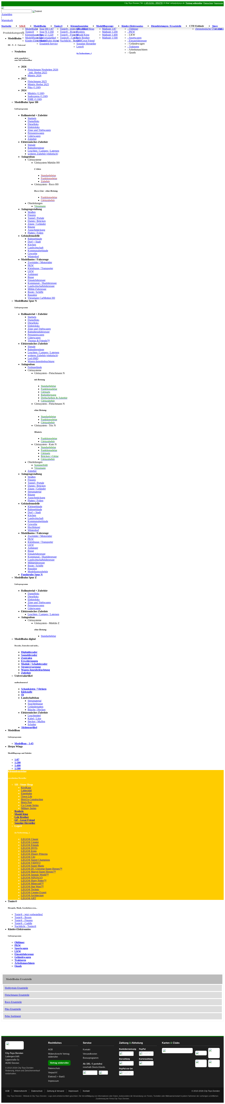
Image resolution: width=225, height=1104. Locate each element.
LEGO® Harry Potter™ (33, 880)
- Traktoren (133, 46)
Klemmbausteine (79, 26)
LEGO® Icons (29, 851)
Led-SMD (33, 358)
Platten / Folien (35, 232)
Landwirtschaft (35, 247)
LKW (31, 271)
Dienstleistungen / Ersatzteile (166, 26)
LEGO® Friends (30, 845)
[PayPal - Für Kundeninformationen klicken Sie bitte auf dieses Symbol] (148, 1053)
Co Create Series (30, 805)
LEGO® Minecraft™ (32, 883)
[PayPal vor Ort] (128, 1073)
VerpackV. (53, 1072)
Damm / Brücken (37, 221)
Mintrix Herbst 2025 (38, 84)
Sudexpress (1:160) (38, 96)
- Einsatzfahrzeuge (137, 40)
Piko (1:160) (34, 87)
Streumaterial (34, 491)
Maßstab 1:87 (109, 28)
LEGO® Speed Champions (35, 859)
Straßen (32, 212)
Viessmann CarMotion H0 (41, 298)
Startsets (32, 118)
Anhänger (33, 274)
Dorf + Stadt (34, 241)
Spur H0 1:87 (47, 28)
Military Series (28, 808)
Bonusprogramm (90, 1058)
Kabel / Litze (34, 718)
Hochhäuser (34, 527)
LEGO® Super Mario (32, 865)
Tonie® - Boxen (68, 31)
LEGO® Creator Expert (33, 892)
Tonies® (29, 31)
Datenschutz (208, 3)
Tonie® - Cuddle (23, 923)
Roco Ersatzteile (13, 1002)
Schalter (32, 724)
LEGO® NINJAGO (32, 877)
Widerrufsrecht (55, 1054)
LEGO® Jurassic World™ (35, 874)
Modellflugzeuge (104, 26)
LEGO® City (28, 856)
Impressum (218, 3)
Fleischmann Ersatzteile (17, 995)
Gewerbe (32, 253)
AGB (50, 1049)
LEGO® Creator (30, 842)
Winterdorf (33, 256)
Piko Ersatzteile (13, 1009)
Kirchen (32, 244)
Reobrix (80, 31)
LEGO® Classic (29, 839)
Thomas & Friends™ (39, 340)
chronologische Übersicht (208, 28)
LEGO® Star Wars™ (32, 886)
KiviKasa (26, 787)
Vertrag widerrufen (194, 3)
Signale (31, 144)
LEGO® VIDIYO (31, 862)
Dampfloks (33, 121)
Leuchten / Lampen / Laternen (43, 150)
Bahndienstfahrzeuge (39, 331)
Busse (31, 277)
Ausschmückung (36, 229)
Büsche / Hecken (36, 709)
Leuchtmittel (34, 715)
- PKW (131, 31)
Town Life (26, 796)
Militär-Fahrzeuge (37, 289)
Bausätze (32, 295)
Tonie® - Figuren (69, 34)
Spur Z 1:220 (46, 34)
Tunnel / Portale (36, 218)
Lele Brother (83, 37)
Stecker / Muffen (36, 721)
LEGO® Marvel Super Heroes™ (38, 871)
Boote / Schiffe (35, 292)
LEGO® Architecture (32, 895)
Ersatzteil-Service (49, 43)
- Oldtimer (132, 28)
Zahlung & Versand (55, 1091)
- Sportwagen (134, 37)
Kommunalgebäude (38, 250)
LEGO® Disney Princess (34, 854)
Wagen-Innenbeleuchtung (41, 361)
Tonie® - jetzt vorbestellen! (28, 914)
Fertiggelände (35, 367)
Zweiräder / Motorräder (40, 262)
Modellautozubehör (38, 571)
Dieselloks (33, 124)
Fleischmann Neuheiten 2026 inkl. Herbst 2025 (43, 71)
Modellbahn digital (49, 40)
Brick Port (26, 802)
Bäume (31, 227)
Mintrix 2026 (34, 75)
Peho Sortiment (13, 1016)
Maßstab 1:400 (110, 34)
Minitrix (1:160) (36, 93)
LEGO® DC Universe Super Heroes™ (41, 868)
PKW (31, 265)
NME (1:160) (35, 99)
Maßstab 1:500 (110, 37)
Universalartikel (48, 37)
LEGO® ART (28, 898)
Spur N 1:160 (47, 31)
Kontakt (86, 1049)
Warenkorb (7, 20)
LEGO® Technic (30, 889)
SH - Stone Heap (85, 28)
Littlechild (26, 790)
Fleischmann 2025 (37, 81)
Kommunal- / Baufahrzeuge (42, 283)
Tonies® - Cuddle (69, 37)
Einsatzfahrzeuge (36, 280)
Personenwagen (36, 133)
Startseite (6, 26)
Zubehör (32, 139)
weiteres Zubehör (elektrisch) (43, 153)
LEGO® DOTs (29, 848)
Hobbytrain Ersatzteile (16, 987)
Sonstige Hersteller (86, 43)
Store (215, 26)
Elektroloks (34, 127)
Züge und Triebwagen (39, 130)
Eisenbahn (26, 793)
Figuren (32, 215)
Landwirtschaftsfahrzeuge (41, 286)
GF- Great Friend (85, 40)
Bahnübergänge (36, 147)
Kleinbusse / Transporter (40, 268)
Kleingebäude (35, 506)
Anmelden (6, 14)
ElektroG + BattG (56, 1076)
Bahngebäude (35, 238)
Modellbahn (31, 28)
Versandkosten (90, 1054)
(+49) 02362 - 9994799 (153, 3)
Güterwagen (34, 136)
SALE (22, 26)
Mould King (82, 34)
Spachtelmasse (35, 703)
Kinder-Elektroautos (132, 26)
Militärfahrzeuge (36, 562)
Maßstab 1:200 (110, 31)
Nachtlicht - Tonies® (25, 926)
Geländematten (35, 706)
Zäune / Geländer (37, 224)
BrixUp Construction (32, 799)
